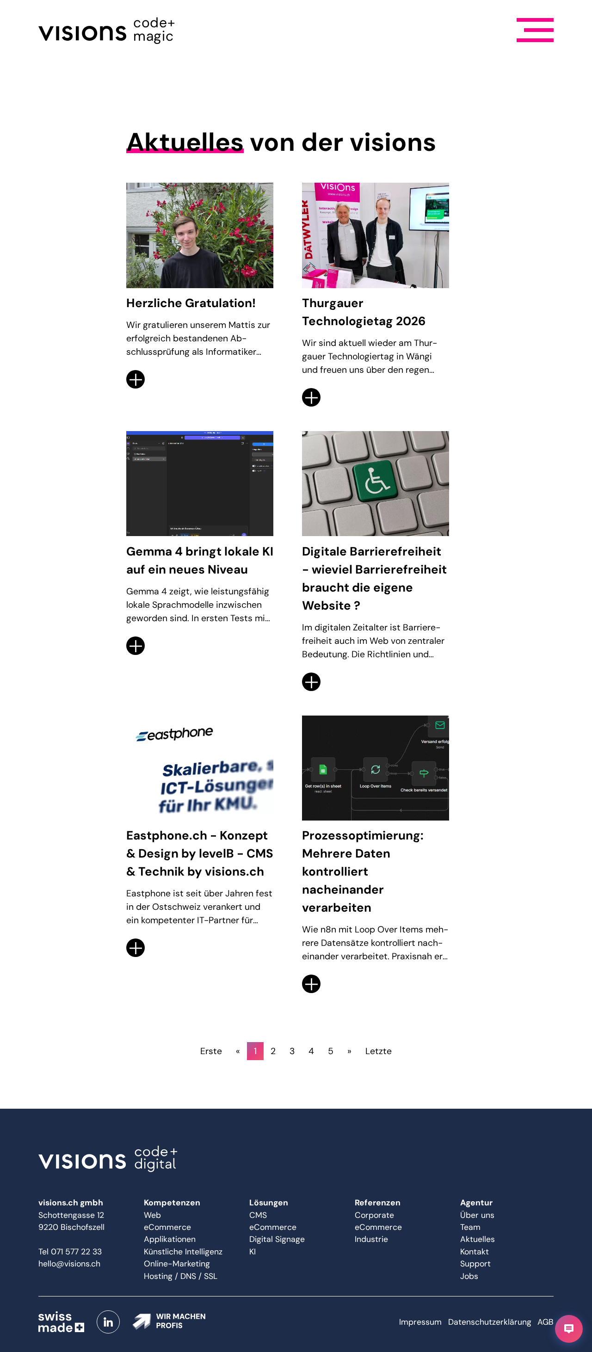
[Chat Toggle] (569, 1329)
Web (152, 1215)
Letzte (378, 1051)
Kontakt (474, 1252)
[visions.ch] (296, 1159)
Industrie (371, 1239)
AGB (545, 1322)
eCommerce (167, 1227)
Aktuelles (477, 1239)
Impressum (420, 1322)
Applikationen (170, 1239)
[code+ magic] (82, 30)
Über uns (477, 1215)
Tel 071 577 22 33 (70, 1252)
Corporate (374, 1215)
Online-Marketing (177, 1264)
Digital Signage (277, 1239)
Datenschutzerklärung (489, 1322)
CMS (258, 1215)
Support (475, 1264)
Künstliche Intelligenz (183, 1252)
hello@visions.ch (69, 1264)
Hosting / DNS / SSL (180, 1276)
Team (470, 1227)
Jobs (469, 1276)
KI (252, 1252)
